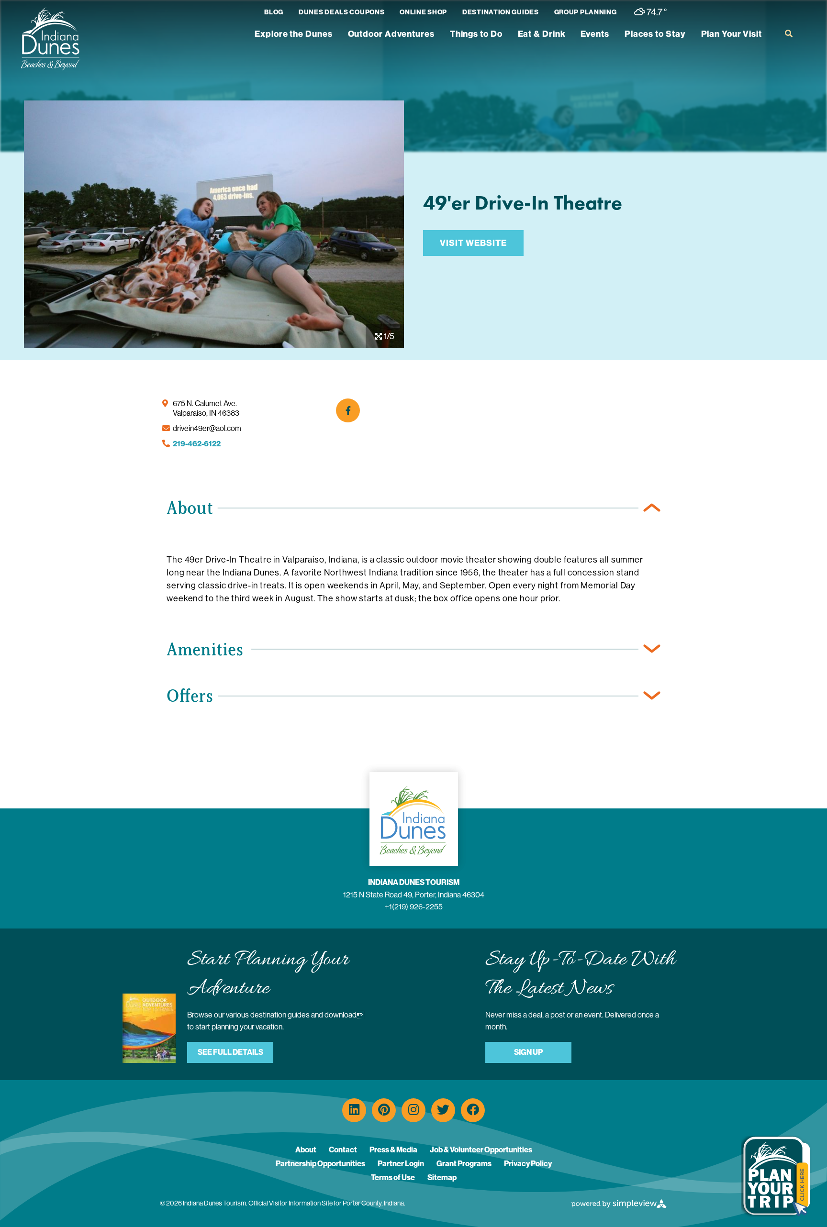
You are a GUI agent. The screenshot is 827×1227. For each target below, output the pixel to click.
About (305, 1149)
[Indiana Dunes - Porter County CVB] (50, 39)
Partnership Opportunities (320, 1163)
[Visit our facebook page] (473, 1110)
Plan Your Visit (731, 34)
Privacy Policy (528, 1163)
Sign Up (528, 1052)
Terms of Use (393, 1177)
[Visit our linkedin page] (354, 1110)
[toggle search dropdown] (788, 33)
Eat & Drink (542, 34)
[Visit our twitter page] (443, 1110)
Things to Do (476, 34)
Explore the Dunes (293, 34)
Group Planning (585, 12)
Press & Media (393, 1149)
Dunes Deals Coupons (341, 12)
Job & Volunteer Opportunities (481, 1149)
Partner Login (401, 1163)
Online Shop (423, 12)
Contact (343, 1149)
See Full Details (230, 1052)
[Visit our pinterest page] (384, 1110)
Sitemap (442, 1177)
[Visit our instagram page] (413, 1110)
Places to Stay (655, 34)
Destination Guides (500, 12)
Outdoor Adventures (391, 34)
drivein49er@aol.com (207, 428)
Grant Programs (464, 1163)
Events (595, 34)
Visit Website (473, 243)
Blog (273, 12)
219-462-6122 (197, 443)
